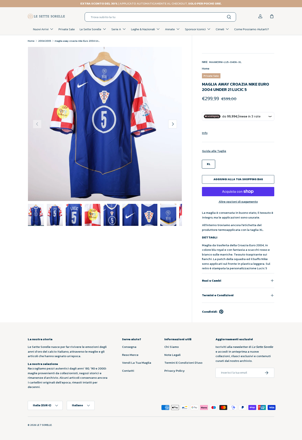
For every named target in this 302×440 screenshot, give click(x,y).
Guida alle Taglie (214, 151)
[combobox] (160, 17)
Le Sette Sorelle (90, 29)
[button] (271, 16)
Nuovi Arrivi (40, 29)
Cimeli (220, 29)
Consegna (129, 346)
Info (204, 132)
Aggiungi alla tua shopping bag (238, 179)
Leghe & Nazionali (143, 29)
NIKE (204, 62)
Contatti (128, 370)
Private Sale (67, 29)
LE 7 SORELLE (44, 425)
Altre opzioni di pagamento (238, 201)
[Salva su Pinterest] (221, 312)
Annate (170, 29)
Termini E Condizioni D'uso (183, 362)
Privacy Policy (174, 370)
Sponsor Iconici (195, 29)
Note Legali (172, 354)
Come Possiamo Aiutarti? (251, 29)
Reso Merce (130, 354)
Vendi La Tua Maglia (136, 362)
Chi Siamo (171, 346)
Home (31, 41)
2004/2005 (44, 41)
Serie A (116, 29)
